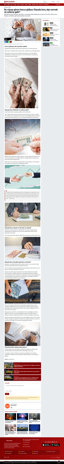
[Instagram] (51, 442)
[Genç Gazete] (9, 1)
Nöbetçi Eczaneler (9, 451)
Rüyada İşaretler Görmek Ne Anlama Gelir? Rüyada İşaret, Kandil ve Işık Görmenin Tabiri (22, 432)
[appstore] (46, 445)
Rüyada (6, 156)
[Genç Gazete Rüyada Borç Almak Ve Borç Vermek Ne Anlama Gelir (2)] (22, 334)
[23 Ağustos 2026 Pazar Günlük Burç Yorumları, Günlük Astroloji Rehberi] (10, 416)
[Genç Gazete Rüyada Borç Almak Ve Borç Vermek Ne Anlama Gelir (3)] (22, 249)
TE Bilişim (58, 457)
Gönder (7, 393)
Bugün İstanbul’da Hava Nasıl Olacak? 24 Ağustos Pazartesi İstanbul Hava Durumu (54, 45)
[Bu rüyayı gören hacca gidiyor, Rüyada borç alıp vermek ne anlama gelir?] (22, 30)
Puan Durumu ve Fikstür (51, 451)
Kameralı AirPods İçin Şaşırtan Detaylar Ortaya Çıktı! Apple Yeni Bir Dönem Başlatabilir (54, 40)
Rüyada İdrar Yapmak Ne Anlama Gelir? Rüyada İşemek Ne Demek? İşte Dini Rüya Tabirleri (10, 433)
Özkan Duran (13, 405)
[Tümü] (58, 20)
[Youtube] (53, 442)
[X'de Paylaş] (7, 42)
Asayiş (18, 4)
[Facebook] (45, 442)
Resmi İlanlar (46, 4)
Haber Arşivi (36, 453)
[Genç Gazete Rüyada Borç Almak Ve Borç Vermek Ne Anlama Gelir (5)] (22, 176)
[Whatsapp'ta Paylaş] (9, 42)
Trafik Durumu (36, 451)
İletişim (5, 457)
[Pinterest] (49, 442)
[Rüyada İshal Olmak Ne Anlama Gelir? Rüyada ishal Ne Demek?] (34, 416)
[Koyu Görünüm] (57, 4)
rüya (7, 353)
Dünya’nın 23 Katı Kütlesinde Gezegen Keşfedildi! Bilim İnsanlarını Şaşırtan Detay (54, 30)
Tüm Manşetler (8, 453)
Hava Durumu (22, 451)
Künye (8, 457)
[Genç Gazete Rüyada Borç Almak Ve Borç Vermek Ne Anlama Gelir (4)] (22, 214)
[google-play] (55, 445)
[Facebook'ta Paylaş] (5, 42)
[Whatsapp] (54, 442)
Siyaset (26, 4)
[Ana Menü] (59, 4)
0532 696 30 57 (26, 444)
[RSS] (56, 442)
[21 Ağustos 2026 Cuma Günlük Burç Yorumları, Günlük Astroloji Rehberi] (34, 427)
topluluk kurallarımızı (14, 397)
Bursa (5, 4)
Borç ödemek (8, 112)
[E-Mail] (11, 407)
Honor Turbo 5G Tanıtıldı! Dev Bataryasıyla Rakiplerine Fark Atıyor (54, 35)
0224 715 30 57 (26, 442)
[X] (47, 442)
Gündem (22, 4)
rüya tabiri (10, 271)
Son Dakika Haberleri (23, 453)
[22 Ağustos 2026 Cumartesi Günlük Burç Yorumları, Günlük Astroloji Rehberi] (22, 416)
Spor (11, 4)
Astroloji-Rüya (7, 7)
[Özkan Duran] (7, 405)
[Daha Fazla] (11, 42)
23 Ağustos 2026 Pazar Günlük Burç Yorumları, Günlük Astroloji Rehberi (10, 421)
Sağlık (29, 4)
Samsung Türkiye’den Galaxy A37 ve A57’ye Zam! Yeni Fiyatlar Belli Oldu (54, 25)
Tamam (59, 462)
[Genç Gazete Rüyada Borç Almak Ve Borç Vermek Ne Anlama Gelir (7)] (21, 83)
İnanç (37, 4)
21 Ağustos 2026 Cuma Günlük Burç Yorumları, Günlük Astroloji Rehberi (34, 432)
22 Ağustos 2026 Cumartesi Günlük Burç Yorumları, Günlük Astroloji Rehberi (22, 421)
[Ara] (56, 4)
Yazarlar (14, 4)
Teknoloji (33, 4)
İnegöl (8, 4)
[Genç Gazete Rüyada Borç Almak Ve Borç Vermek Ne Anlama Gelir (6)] (22, 136)
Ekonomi (41, 4)
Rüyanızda (7, 312)
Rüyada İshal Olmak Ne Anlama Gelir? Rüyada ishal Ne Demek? (34, 421)
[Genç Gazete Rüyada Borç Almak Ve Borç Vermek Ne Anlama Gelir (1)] (22, 291)
